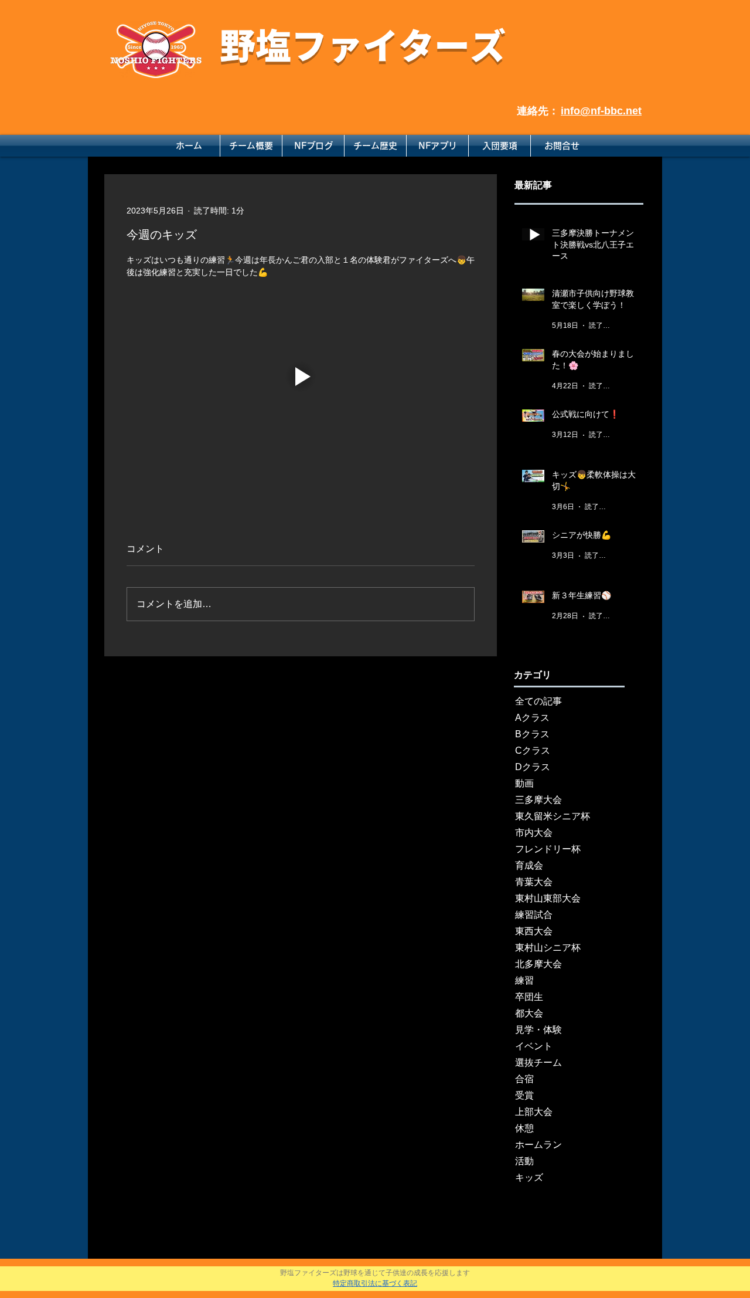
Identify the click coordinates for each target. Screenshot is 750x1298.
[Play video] (301, 377)
